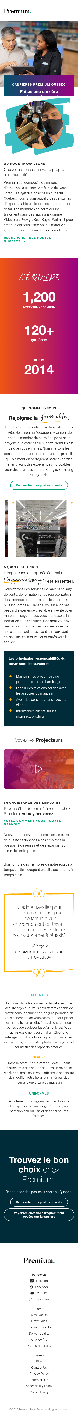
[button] (39, 769)
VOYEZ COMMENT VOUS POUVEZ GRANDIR (32, 822)
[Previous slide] (8, 530)
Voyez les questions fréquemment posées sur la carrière (39, 1215)
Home (39, 1309)
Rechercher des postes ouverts (27, 239)
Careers (39, 1355)
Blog (39, 1361)
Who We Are (39, 1340)
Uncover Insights (39, 1327)
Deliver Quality (39, 1333)
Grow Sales (39, 1321)
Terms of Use (39, 1380)
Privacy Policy (39, 1374)
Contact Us (39, 1368)
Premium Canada (39, 1346)
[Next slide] (70, 530)
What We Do (39, 1315)
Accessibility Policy (39, 1386)
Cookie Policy (39, 1392)
